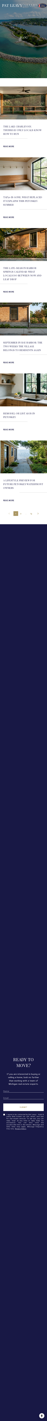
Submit (23, 1107)
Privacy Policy (20, 1129)
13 (31, 513)
